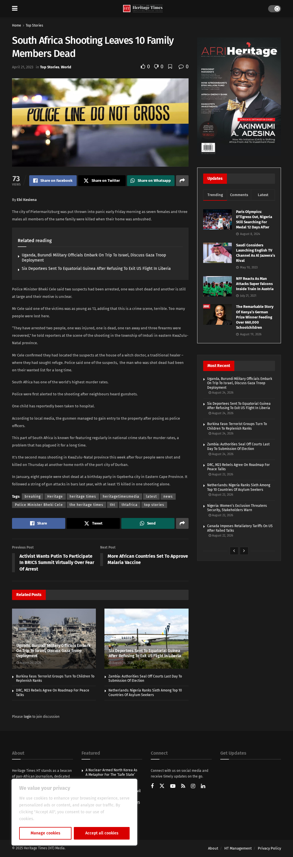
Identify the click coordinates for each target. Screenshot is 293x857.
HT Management (238, 848)
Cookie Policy (47, 818)
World (66, 67)
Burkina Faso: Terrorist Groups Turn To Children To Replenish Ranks (237, 426)
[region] (74, 812)
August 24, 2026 (30, 663)
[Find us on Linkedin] (203, 787)
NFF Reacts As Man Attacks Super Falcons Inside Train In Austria (255, 283)
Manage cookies (45, 833)
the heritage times (86, 505)
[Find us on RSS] (183, 787)
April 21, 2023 (22, 67)
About (213, 848)
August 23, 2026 (222, 474)
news (168, 497)
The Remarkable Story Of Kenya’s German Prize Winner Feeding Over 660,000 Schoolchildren (255, 317)
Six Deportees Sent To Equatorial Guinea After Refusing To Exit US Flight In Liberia (96, 268)
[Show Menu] (14, 8)
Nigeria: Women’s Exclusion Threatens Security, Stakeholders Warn (237, 508)
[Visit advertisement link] (239, 96)
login (27, 717)
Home (16, 25)
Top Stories (34, 25)
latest (151, 497)
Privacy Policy (269, 848)
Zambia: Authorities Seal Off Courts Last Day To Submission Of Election (238, 446)
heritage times (83, 497)
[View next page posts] (244, 551)
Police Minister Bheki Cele (39, 505)
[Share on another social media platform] (182, 180)
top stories (154, 505)
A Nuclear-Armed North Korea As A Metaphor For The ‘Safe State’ (111, 772)
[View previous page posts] (234, 551)
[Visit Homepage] (143, 9)
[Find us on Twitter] (162, 786)
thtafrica (130, 505)
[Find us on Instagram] (193, 787)
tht (112, 505)
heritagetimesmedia (121, 497)
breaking (33, 497)
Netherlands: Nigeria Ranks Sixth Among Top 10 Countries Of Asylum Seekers (145, 692)
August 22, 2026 (222, 535)
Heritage (55, 497)
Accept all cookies (101, 833)
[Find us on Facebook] (152, 787)
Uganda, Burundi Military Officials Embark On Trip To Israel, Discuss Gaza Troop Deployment (53, 650)
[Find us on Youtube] (172, 787)
